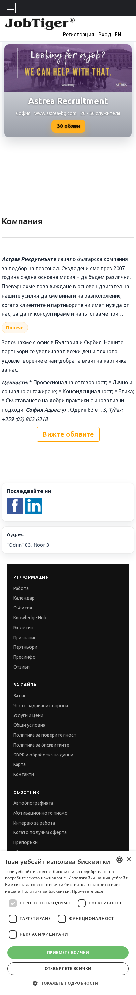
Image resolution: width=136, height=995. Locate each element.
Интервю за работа (34, 823)
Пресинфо (24, 657)
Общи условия (29, 725)
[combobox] (119, 859)
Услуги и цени (28, 715)
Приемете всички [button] (68, 952)
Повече (15, 327)
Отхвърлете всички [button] (68, 968)
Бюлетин (23, 627)
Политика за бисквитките (41, 745)
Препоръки (25, 842)
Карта (19, 764)
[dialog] (68, 923)
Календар (24, 598)
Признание (25, 637)
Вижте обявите (68, 434)
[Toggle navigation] (10, 8)
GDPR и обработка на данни (43, 754)
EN (118, 34)
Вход (104, 34)
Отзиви (21, 667)
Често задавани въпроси (40, 705)
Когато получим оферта (40, 832)
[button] (68, 983)
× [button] (128, 859)
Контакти (23, 774)
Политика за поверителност (44, 735)
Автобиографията (33, 803)
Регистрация (78, 34)
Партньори (25, 647)
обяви (68, 126)
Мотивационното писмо (40, 813)
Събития (22, 607)
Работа (21, 588)
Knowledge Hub (29, 617)
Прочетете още (87, 891)
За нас (19, 695)
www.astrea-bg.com (55, 113)
